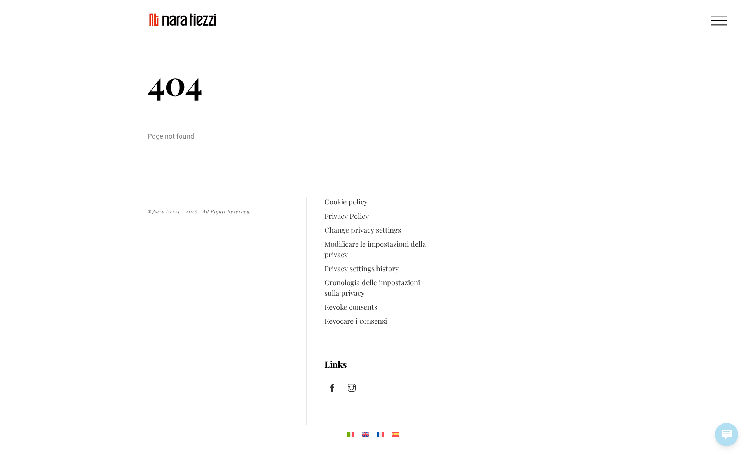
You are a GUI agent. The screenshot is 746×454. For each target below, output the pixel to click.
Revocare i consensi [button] (355, 321)
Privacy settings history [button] (361, 268)
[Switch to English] (365, 433)
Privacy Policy (346, 216)
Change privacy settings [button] (362, 230)
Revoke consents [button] (350, 307)
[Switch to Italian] (350, 433)
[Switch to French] (380, 433)
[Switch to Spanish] (395, 433)
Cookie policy (346, 201)
